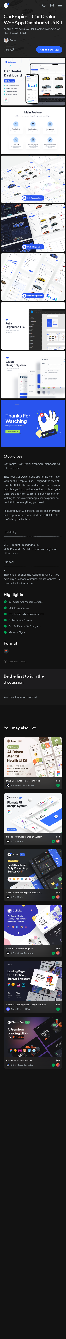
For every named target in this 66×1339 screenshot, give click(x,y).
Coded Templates (25, 953)
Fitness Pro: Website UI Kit (19, 1060)
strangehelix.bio (18, 785)
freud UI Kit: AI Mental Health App (23, 780)
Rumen (13, 40)
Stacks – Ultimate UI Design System (24, 836)
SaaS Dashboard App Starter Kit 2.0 (24, 892)
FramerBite (16, 1009)
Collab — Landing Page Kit (19, 948)
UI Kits (31, 785)
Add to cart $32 (49, 49)
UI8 (12, 841)
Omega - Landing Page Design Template (26, 1004)
